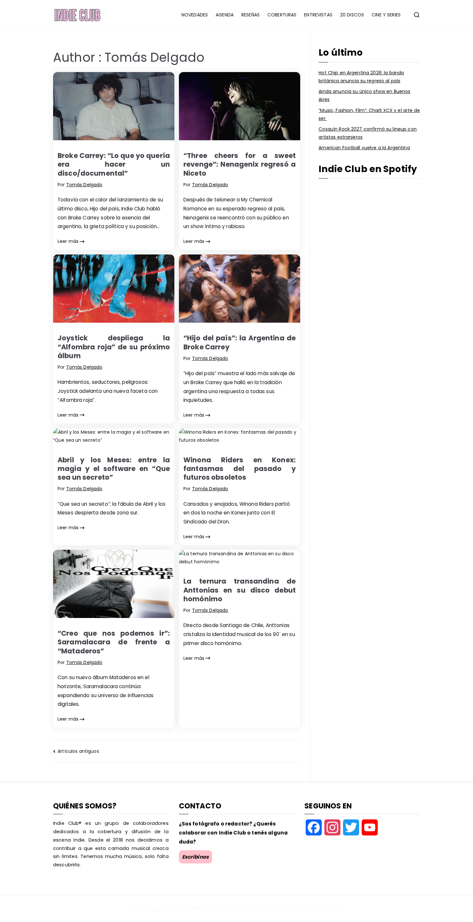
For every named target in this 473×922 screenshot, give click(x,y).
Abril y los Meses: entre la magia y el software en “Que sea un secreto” (114, 468)
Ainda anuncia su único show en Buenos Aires (364, 95)
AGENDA (225, 15)
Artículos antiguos (78, 751)
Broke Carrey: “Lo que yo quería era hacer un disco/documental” (114, 164)
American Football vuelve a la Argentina (364, 147)
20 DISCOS (352, 15)
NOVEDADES (194, 15)
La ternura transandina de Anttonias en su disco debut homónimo (239, 590)
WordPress (320, 908)
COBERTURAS (281, 15)
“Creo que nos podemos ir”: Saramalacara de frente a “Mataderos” (114, 642)
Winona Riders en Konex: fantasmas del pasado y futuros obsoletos (239, 468)
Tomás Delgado (84, 184)
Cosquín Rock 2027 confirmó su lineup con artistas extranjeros (368, 133)
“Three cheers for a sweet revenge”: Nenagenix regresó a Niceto (239, 164)
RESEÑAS (250, 15)
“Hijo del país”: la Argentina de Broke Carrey (239, 342)
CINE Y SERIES (386, 15)
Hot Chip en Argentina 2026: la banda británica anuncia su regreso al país (361, 76)
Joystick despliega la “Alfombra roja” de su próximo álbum (114, 346)
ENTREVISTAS (318, 15)
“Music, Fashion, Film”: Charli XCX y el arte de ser (369, 114)
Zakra (278, 908)
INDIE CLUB (209, 908)
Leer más (68, 241)
